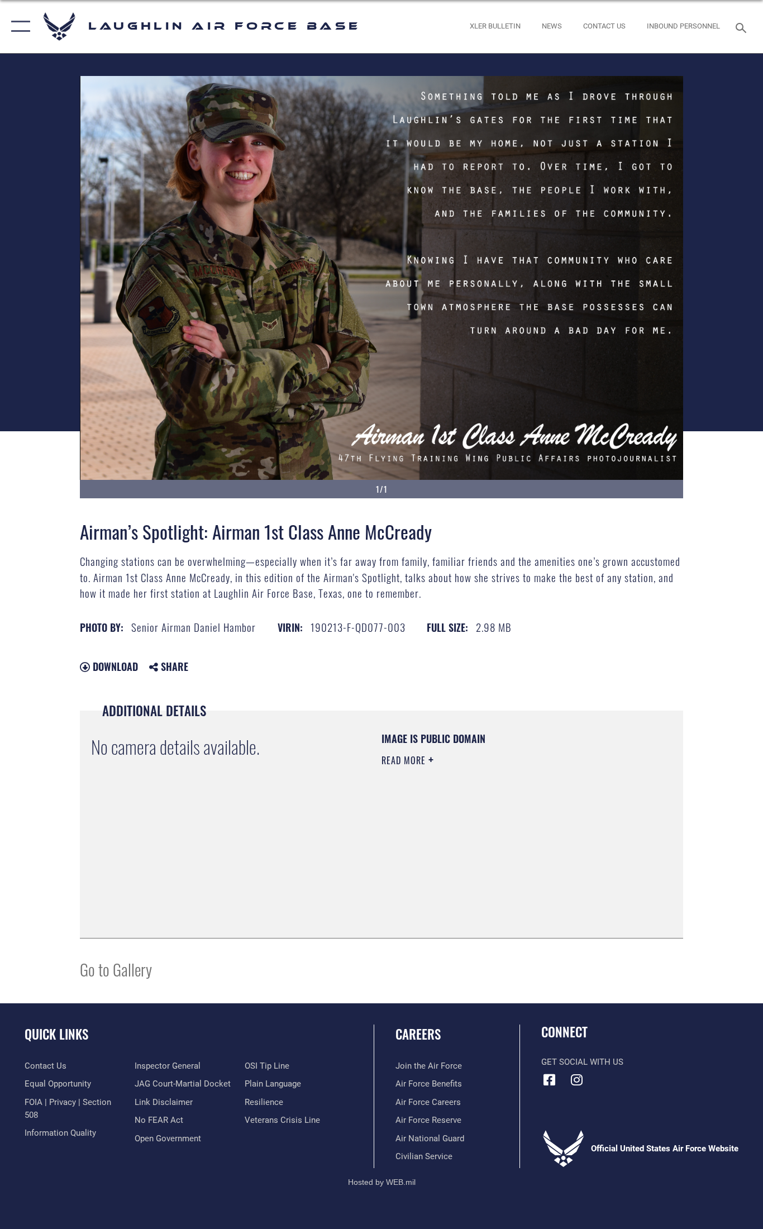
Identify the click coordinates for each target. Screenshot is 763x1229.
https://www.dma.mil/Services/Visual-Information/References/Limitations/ (512, 847)
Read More (405, 760)
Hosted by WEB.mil (382, 1182)
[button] (18, 26)
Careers (418, 1034)
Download (114, 666)
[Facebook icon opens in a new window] (549, 1079)
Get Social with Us (582, 1062)
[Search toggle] (742, 27)
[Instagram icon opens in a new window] (577, 1079)
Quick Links (56, 1034)
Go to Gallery (116, 969)
